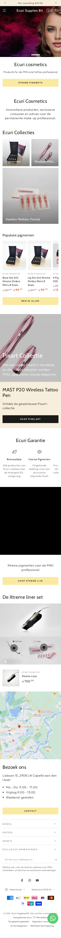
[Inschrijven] (56, 859)
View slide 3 (35, 53)
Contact (30, 811)
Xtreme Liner (29, 676)
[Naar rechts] (55, 3)
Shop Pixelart (30, 419)
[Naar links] (5, 3)
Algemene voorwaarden (44, 921)
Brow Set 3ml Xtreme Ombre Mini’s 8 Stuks (11, 281)
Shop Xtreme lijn (30, 581)
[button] (47, 10)
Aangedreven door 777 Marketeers (30, 917)
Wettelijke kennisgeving (42, 925)
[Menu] (4, 10)
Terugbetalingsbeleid (18, 921)
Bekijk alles (30, 301)
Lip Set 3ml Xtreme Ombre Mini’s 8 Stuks (39, 281)
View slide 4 (46, 53)
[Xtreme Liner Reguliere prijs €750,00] (30, 623)
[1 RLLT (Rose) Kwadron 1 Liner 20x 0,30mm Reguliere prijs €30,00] (44, 647)
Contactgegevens (18, 925)
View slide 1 (15, 53)
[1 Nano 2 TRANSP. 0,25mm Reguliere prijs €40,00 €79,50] (14, 648)
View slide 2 (25, 53)
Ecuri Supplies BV (20, 913)
